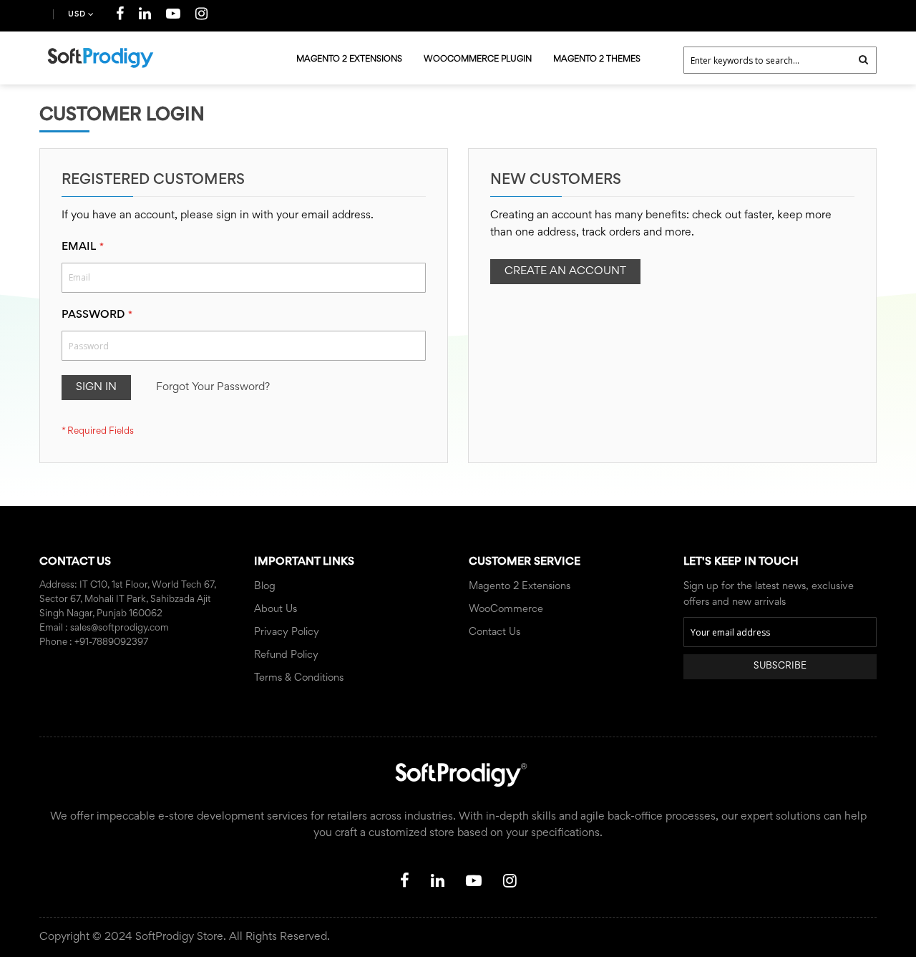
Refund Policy (286, 655)
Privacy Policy (286, 632)
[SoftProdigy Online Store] (100, 58)
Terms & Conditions (299, 678)
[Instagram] (201, 16)
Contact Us (494, 632)
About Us (275, 609)
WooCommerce (506, 609)
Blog (265, 586)
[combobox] (780, 60)
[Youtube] (173, 16)
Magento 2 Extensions (519, 586)
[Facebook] (120, 16)
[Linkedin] (145, 16)
